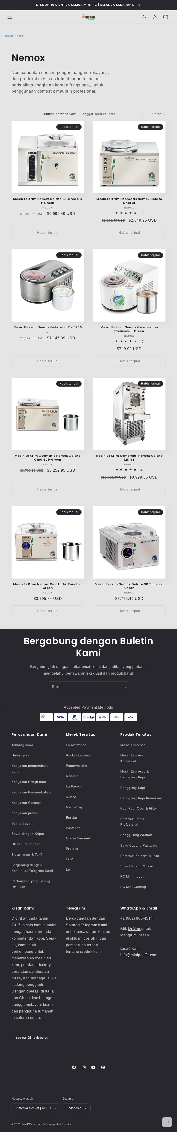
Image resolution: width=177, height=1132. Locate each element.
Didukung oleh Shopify (57, 1124)
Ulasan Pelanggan (26, 844)
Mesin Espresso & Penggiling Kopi (134, 774)
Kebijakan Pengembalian (31, 792)
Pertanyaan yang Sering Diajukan (31, 884)
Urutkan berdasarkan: (59, 114)
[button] (10, 17)
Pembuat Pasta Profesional (132, 821)
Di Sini (134, 928)
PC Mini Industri (133, 876)
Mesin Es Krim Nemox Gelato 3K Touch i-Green (129, 586)
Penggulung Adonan (136, 835)
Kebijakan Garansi (26, 802)
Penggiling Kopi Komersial (141, 798)
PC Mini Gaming (133, 887)
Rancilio (72, 776)
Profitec (72, 848)
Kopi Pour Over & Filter (138, 808)
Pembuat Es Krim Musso (139, 856)
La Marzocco (76, 745)
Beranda (9, 36)
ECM (70, 859)
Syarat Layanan (24, 823)
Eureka (71, 817)
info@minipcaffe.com (138, 955)
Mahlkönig (74, 807)
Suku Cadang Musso (136, 866)
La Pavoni (74, 786)
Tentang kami (22, 745)
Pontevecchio (76, 765)
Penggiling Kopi (132, 788)
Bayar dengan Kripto (28, 833)
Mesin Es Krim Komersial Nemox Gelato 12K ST (129, 458)
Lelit (69, 869)
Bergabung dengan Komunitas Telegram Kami (32, 868)
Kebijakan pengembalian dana (31, 768)
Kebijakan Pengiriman (29, 782)
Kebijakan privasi (25, 813)
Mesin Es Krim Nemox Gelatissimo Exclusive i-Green (129, 329)
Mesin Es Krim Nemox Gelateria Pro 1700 (48, 327)
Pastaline (73, 828)
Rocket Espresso (79, 755)
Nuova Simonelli (78, 838)
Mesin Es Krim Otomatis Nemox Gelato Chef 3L (129, 201)
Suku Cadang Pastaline (138, 845)
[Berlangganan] (125, 686)
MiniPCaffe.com (32, 1124)
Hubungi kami (22, 755)
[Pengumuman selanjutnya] (168, 5)
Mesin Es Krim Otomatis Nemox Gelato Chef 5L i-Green (48, 458)
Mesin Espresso (132, 745)
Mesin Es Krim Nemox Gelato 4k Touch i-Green (48, 586)
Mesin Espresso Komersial (132, 758)
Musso (71, 797)
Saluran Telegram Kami (86, 925)
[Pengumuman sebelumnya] (9, 5)
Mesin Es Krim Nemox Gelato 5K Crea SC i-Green (47, 201)
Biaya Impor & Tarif (27, 854)
